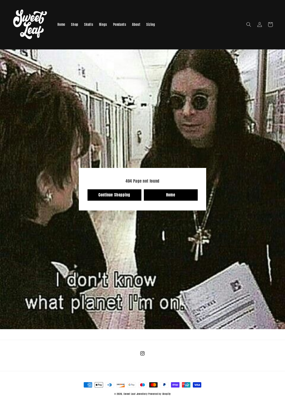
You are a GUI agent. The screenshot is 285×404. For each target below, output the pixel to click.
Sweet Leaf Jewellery (135, 394)
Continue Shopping (114, 195)
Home (170, 195)
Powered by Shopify (159, 394)
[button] (248, 24)
